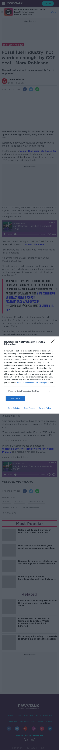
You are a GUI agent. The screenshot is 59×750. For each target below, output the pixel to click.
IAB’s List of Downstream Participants (33, 382)
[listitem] (29, 390)
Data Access (29, 408)
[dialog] (29, 375)
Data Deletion (14, 408)
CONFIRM (15, 398)
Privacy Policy (45, 408)
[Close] (53, 342)
